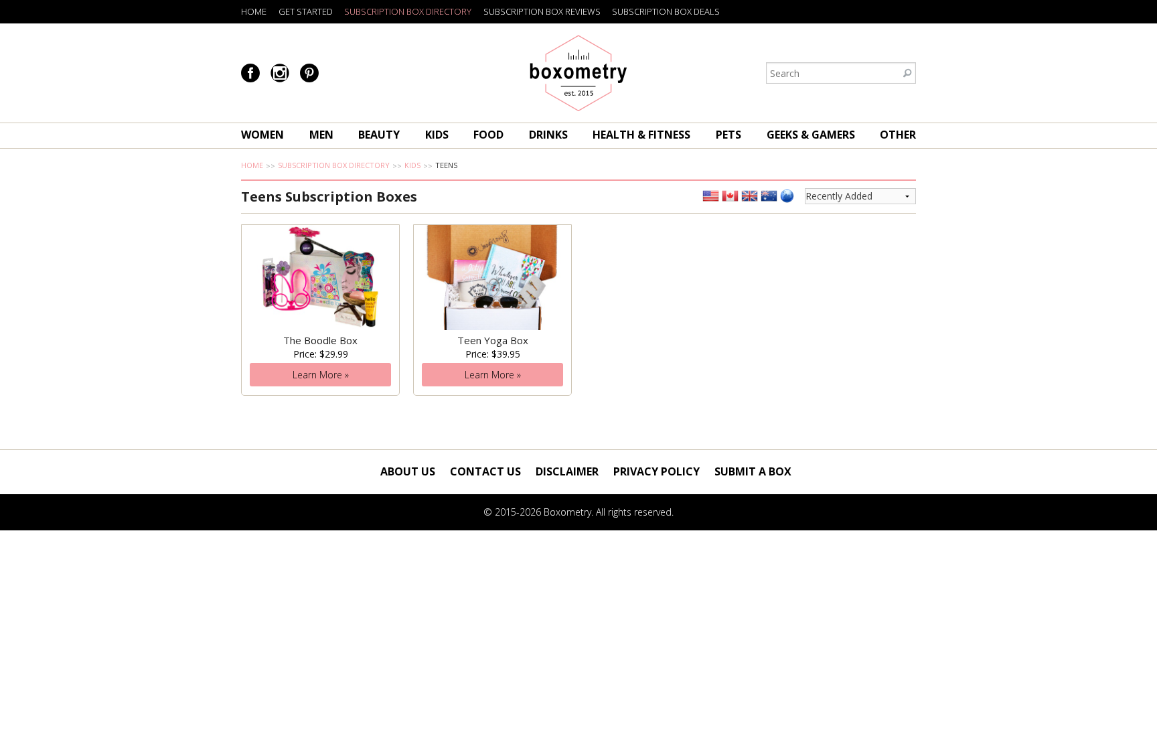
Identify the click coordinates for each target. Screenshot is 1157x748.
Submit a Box (752, 471)
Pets (728, 134)
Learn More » (321, 374)
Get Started (306, 11)
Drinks (548, 134)
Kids (437, 134)
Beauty (379, 134)
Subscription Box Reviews (542, 11)
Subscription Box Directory (407, 11)
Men (321, 134)
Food (488, 134)
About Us (407, 471)
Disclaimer (567, 471)
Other (898, 134)
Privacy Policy (656, 471)
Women (262, 134)
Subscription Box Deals (666, 11)
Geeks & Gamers (811, 134)
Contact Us (485, 471)
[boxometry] (578, 73)
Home (253, 11)
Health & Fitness (641, 134)
